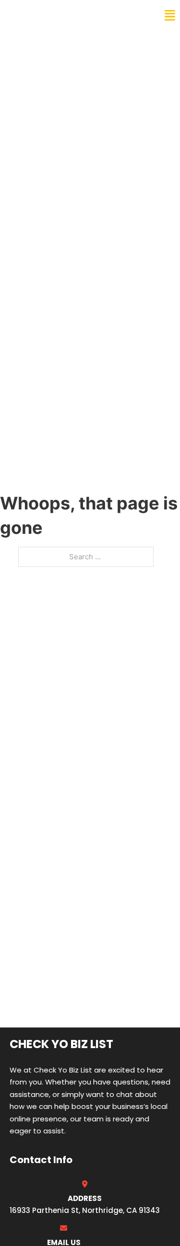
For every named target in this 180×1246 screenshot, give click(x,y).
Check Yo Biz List (49, 15)
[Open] (170, 16)
